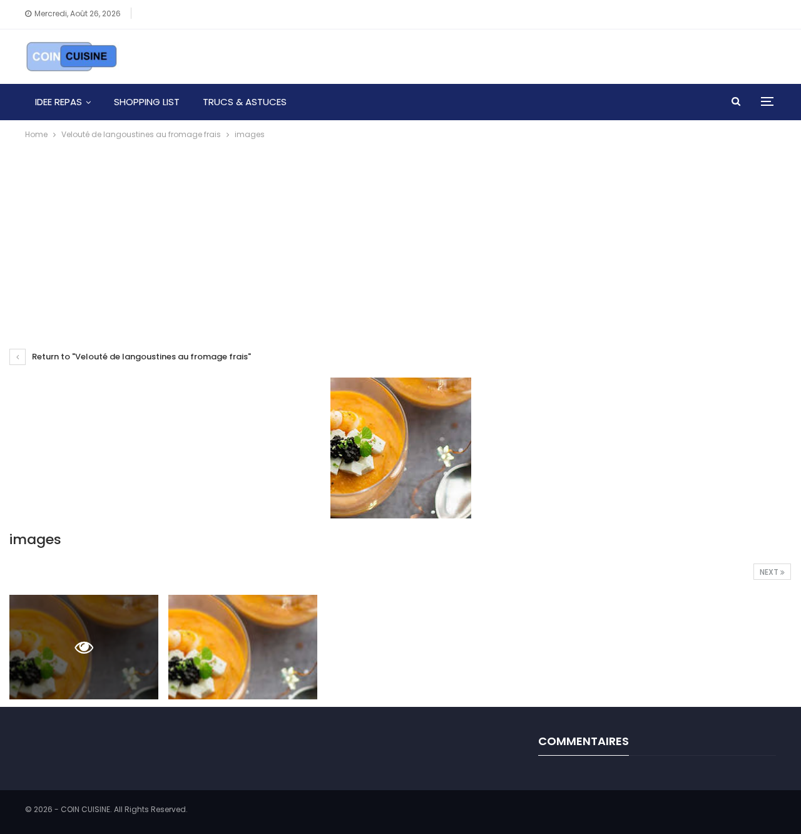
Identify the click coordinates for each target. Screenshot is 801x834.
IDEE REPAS (58, 101)
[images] (242, 647)
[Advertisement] (400, 235)
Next (770, 572)
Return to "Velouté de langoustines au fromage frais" (140, 357)
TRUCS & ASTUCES (245, 101)
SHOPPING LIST (147, 101)
